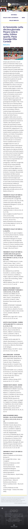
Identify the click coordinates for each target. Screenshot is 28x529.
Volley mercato (14, 20)
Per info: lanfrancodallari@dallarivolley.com (14, 520)
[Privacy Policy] (10, 521)
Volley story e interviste (10, 17)
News (23, 17)
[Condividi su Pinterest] (16, 511)
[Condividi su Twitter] (14, 511)
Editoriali (14, 14)
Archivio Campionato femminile (20, 503)
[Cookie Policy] (16, 521)
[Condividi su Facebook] (11, 511)
